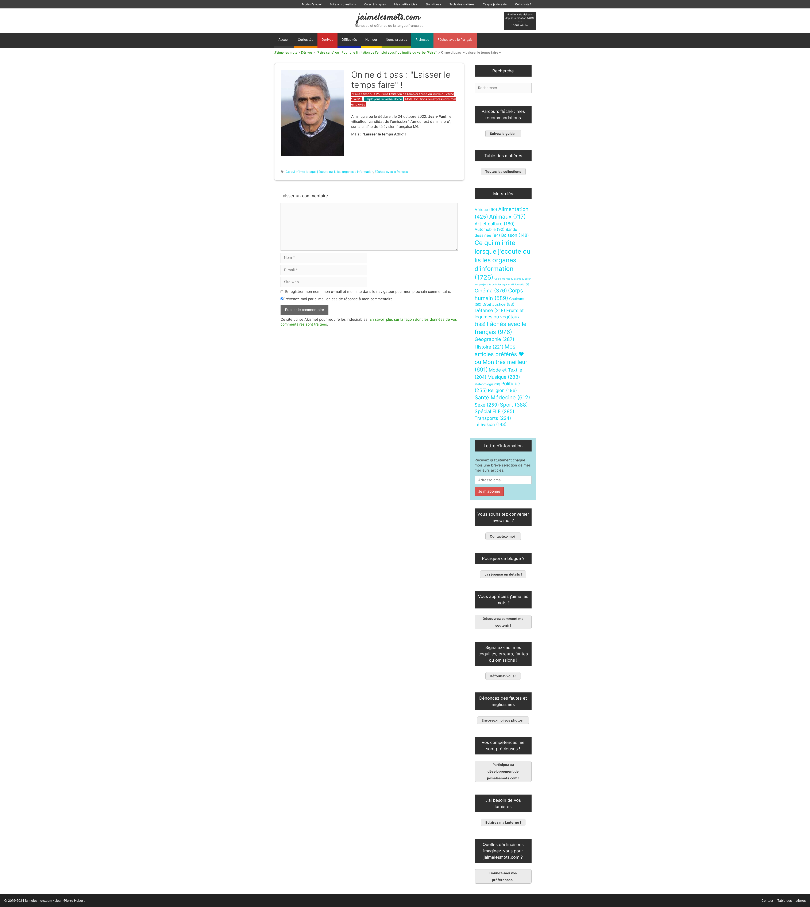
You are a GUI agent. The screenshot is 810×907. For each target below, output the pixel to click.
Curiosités (305, 40)
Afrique (486, 209)
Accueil (283, 40)
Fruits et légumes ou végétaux (499, 317)
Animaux (507, 216)
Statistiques (433, 4)
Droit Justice (498, 304)
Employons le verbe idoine (383, 99)
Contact (767, 901)
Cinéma (491, 291)
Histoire (489, 347)
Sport (514, 405)
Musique (503, 377)
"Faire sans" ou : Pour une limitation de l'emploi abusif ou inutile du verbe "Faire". (376, 52)
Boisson (515, 235)
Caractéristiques (375, 4)
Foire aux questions (343, 4)
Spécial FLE (494, 411)
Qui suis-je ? (523, 4)
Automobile (490, 229)
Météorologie (487, 384)
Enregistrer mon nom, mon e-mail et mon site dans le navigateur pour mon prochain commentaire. (368, 291)
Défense (490, 310)
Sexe (487, 405)
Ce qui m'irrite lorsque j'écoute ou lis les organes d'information (329, 171)
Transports (493, 418)
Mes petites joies (405, 4)
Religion (502, 390)
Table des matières (462, 4)
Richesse (422, 40)
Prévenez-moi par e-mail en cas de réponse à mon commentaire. (338, 299)
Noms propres (396, 40)
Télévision (490, 424)
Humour (371, 40)
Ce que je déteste (495, 4)
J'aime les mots (285, 52)
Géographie (494, 339)
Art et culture (495, 223)
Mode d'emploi (311, 4)
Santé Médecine (502, 397)
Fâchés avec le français (455, 40)
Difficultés (349, 40)
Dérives (327, 40)
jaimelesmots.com (389, 17)
